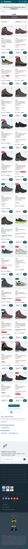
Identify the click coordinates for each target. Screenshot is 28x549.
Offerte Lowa (4, 433)
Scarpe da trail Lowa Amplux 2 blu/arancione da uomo (21, 293)
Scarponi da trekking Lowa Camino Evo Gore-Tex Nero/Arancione (7, 357)
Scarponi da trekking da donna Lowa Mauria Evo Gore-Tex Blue (20, 199)
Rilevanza (18, 21)
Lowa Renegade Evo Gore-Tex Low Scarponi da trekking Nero (21, 135)
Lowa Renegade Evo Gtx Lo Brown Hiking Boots (21, 40)
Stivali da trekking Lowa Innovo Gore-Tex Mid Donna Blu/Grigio (6, 387)
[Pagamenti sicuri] (9, 488)
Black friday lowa (13, 433)
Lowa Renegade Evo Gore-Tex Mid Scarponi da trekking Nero (7, 167)
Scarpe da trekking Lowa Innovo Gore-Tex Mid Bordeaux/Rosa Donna (6, 324)
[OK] (24, 459)
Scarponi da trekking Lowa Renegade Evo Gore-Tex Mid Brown (7, 231)
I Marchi (3, 11)
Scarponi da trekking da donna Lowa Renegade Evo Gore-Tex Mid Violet (20, 324)
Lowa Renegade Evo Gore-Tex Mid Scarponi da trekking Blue (7, 135)
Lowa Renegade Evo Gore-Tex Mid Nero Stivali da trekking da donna (21, 167)
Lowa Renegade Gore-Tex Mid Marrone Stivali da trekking (6, 103)
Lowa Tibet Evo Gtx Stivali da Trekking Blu (20, 356)
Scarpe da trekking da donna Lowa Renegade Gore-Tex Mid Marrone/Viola (20, 103)
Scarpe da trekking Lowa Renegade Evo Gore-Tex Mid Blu (6, 293)
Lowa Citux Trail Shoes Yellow (20, 230)
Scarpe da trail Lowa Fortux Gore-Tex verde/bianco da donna (20, 261)
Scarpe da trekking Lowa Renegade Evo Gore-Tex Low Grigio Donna (6, 199)
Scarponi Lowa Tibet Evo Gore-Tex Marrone (20, 71)
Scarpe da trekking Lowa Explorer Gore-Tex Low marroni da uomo (6, 72)
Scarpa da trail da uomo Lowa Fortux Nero (20, 387)
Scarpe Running (5, 427)
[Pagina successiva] (19, 412)
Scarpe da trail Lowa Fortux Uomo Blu (5, 261)
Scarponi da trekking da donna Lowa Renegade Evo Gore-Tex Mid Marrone (7, 41)
